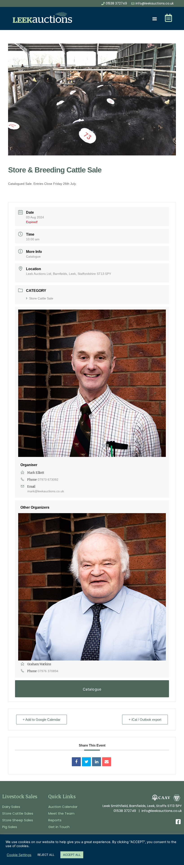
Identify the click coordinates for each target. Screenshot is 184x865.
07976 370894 (48, 671)
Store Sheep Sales (17, 820)
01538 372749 (125, 810)
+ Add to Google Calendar (41, 719)
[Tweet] (86, 761)
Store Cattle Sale (41, 298)
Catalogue (33, 256)
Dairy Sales (11, 806)
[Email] (106, 761)
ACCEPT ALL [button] (72, 854)
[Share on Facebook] (76, 761)
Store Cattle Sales (17, 813)
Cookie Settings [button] (19, 855)
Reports (54, 820)
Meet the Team (61, 813)
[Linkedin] (96, 761)
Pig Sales (9, 826)
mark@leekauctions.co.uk (45, 491)
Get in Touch (59, 826)
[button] (154, 18)
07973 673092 (48, 479)
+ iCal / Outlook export (145, 719)
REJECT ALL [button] (45, 854)
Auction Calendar (62, 806)
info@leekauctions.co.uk (162, 810)
